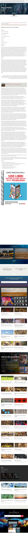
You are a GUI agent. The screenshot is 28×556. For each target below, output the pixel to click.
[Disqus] (14, 215)
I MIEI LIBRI (2, 3)
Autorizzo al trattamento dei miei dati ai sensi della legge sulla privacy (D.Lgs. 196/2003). (13, 517)
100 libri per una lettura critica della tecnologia (14, 22)
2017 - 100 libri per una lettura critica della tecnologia (10, 3)
